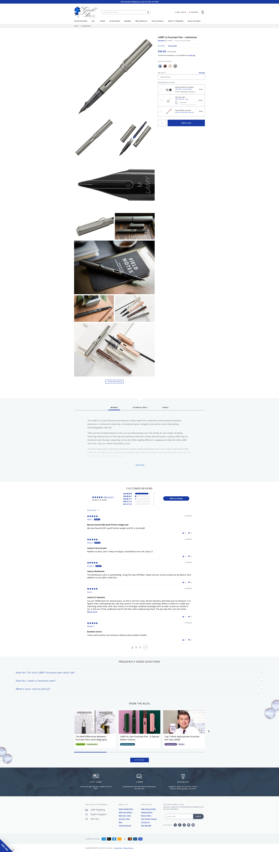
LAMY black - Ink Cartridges (161, 89)
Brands (128, 21)
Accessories (114, 21)
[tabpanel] (139, 445)
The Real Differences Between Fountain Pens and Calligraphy (91, 738)
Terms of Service (128, 848)
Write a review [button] (176, 498)
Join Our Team (124, 819)
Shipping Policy (147, 812)
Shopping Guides (171, 744)
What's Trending (176, 21)
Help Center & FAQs (148, 809)
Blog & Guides (194, 21)
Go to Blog (139, 760)
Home (76, 26)
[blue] (160, 66)
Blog (120, 822)
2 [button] (136, 647)
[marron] (165, 66)
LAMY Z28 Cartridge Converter (161, 111)
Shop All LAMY (172, 46)
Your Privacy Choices (149, 819)
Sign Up (198, 816)
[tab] (114, 408)
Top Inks (181, 744)
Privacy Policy (118, 848)
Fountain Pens (80, 21)
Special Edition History (127, 744)
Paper (102, 21)
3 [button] (139, 647)
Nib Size (161, 72)
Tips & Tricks (80, 744)
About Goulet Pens (126, 809)
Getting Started (125, 826)
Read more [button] (92, 611)
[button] (127, 493)
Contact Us (145, 822)
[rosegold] (170, 66)
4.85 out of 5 (109, 497)
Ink (93, 21)
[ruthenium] (175, 66)
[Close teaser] (13, 850)
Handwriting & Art (92, 744)
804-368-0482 (146, 826)
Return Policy (146, 816)
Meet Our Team (125, 816)
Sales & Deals (158, 21)
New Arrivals (141, 21)
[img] (92, 516)
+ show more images (114, 381)
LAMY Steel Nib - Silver (161, 100)
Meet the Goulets (125, 812)
